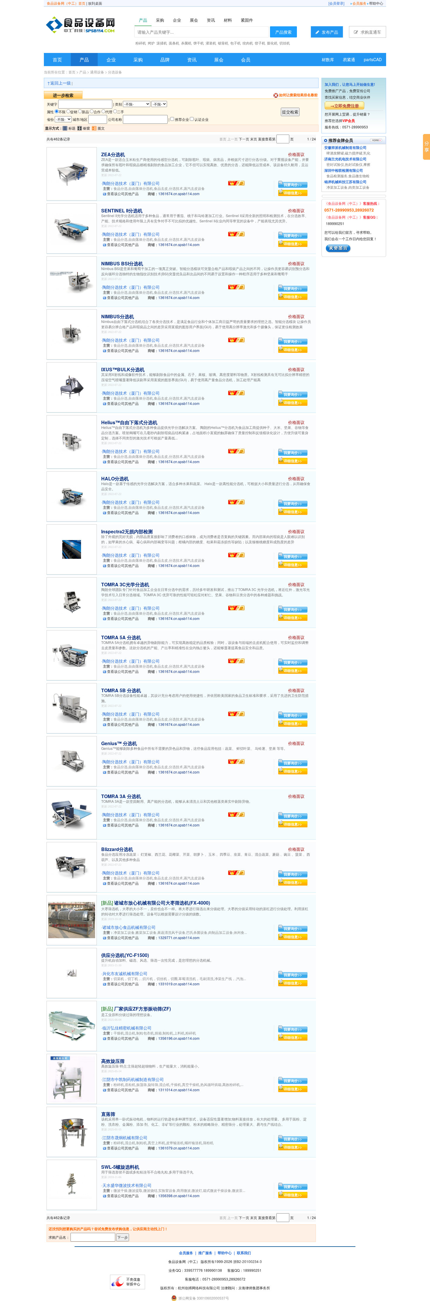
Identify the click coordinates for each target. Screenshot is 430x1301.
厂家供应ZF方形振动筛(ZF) (142, 1008)
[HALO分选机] (71, 495)
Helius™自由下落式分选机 (129, 422)
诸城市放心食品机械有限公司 (129, 927)
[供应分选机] (71, 972)
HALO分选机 (115, 478)
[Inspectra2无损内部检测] (71, 548)
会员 (245, 59)
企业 (111, 59)
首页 (57, 59)
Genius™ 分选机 (119, 743)
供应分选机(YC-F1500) (125, 955)
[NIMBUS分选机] (71, 333)
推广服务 (205, 1252)
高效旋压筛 (113, 1061)
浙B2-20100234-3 (247, 1261)
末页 (253, 138)
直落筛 (108, 1114)
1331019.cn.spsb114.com (178, 983)
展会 (218, 59)
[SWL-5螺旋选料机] (71, 1184)
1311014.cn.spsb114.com (178, 1089)
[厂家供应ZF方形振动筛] (71, 1025)
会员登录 (336, 3)
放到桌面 (95, 3)
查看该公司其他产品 (123, 193)
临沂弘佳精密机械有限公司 (127, 1028)
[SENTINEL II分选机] (71, 227)
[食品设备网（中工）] (95, 26)
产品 (84, 59)
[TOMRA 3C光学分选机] (71, 601)
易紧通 (349, 59)
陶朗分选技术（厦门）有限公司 (131, 183)
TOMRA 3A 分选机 (121, 796)
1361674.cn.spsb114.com (178, 193)
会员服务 (359, 3)
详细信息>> (293, 192)
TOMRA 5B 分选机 (121, 690)
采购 (138, 59)
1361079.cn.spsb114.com (178, 1147)
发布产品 (329, 32)
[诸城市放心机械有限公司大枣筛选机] (71, 919)
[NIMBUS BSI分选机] (71, 280)
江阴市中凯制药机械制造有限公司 (133, 1079)
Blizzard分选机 (117, 849)
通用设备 (97, 71)
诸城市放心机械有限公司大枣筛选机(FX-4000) (162, 902)
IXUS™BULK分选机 (123, 369)
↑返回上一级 (59, 83)
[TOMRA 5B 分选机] (71, 707)
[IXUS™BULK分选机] (71, 386)
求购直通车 (370, 32)
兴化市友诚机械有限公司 (124, 973)
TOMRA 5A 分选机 (121, 637)
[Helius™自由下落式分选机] (71, 441)
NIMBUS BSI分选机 (122, 263)
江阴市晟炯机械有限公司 (124, 1137)
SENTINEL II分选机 (121, 210)
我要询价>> (293, 184)
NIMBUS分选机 (117, 316)
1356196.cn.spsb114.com (178, 1038)
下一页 (244, 138)
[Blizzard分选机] (71, 866)
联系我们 (244, 1252)
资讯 (192, 59)
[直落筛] (71, 1131)
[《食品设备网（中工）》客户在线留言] (338, 247)
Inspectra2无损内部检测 (127, 531)
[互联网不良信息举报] (127, 1281)
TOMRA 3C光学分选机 (125, 584)
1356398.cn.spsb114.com (178, 1195)
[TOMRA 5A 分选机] (71, 654)
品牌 (165, 59)
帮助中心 (376, 3)
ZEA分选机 (113, 154)
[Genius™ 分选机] (71, 760)
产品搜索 (283, 32)
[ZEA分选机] (71, 173)
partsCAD (373, 59)
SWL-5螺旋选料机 (120, 1166)
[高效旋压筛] (71, 1078)
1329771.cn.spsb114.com (178, 937)
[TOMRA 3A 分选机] (71, 813)
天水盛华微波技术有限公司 (127, 1185)
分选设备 (115, 71)
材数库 (328, 59)
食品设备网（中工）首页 (66, 3)
